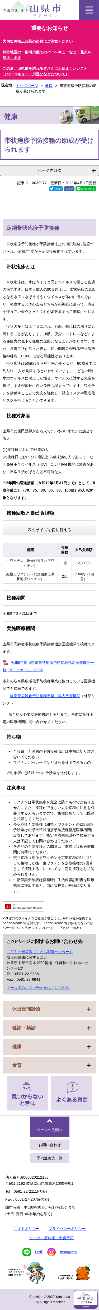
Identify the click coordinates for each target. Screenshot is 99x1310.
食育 (17, 1065)
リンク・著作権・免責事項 (51, 1238)
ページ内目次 (50, 170)
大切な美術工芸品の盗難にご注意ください (38, 41)
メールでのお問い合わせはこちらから (38, 987)
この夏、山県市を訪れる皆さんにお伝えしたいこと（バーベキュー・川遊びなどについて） (45, 71)
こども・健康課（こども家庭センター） (40, 952)
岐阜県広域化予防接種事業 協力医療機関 (45, 696)
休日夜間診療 (26, 1009)
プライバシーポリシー (67, 1228)
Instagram (68, 1251)
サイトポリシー (27, 1228)
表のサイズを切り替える (49, 529)
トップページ (27, 86)
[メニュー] (89, 10)
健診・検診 (24, 1027)
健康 (49, 86)
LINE (39, 1251)
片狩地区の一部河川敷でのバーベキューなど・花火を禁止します (47, 55)
